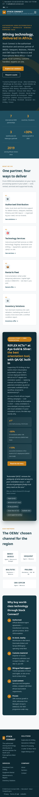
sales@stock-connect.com (16, 4)
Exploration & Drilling (28, 740)
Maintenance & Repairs (7, 776)
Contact (23, 773)
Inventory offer (10, 321)
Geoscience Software (28, 743)
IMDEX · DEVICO (10, 557)
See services (9, 253)
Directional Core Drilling (7, 768)
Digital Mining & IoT (27, 752)
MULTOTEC (10, 571)
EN (4, 7)
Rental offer (9, 287)
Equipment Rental (8, 772)
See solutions (10, 219)
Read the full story (17, 463)
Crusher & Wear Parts (28, 749)
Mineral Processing (27, 746)
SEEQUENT (28, 557)
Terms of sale (14, 794)
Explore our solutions (13, 69)
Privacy (6, 794)
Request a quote (11, 75)
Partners (24, 770)
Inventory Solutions (8, 781)
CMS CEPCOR (19, 584)
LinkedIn (23, 794)
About (23, 767)
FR (7, 7)
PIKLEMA (28, 571)
